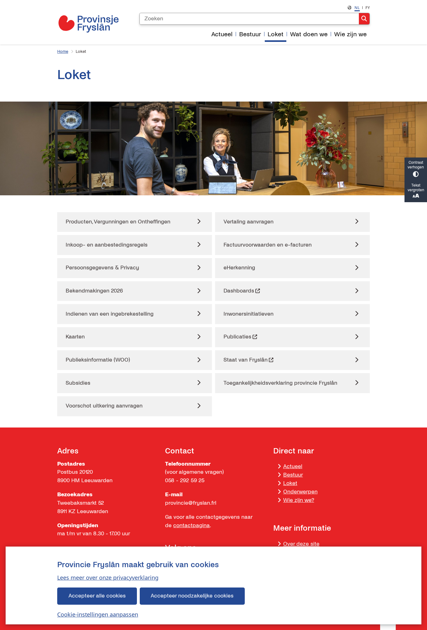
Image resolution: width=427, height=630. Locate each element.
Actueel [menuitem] (222, 34)
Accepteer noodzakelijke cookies (192, 596)
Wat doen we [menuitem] (309, 34)
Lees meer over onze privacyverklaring (107, 577)
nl (357, 7)
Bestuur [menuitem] (250, 34)
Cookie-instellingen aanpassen (97, 614)
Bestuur (293, 475)
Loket (290, 483)
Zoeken (364, 18)
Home (62, 51)
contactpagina (191, 525)
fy (367, 7)
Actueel (292, 466)
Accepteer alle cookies (97, 596)
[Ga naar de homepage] (88, 23)
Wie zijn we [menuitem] (350, 34)
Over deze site (301, 544)
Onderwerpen (300, 492)
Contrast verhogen (416, 165)
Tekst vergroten (416, 187)
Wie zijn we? (298, 500)
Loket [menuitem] (276, 34)
